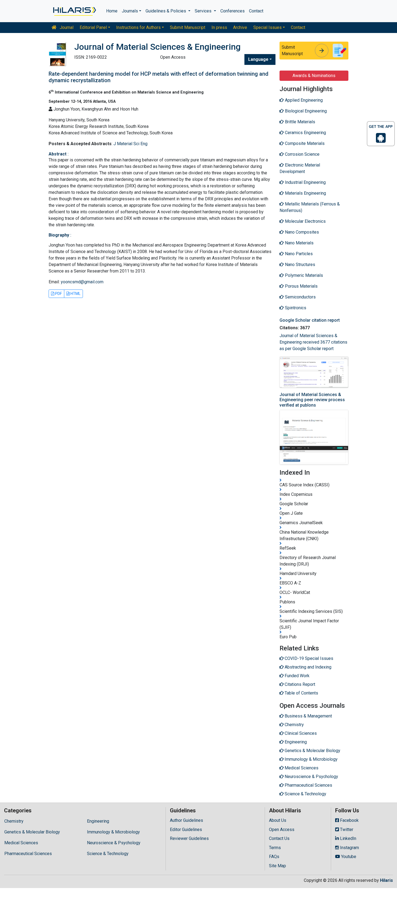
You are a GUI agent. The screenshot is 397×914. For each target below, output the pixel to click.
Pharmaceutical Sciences (28, 853)
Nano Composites (301, 232)
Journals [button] (130, 11)
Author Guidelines (186, 820)
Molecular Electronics (305, 221)
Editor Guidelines (186, 829)
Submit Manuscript (187, 27)
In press (219, 27)
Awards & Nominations (313, 75)
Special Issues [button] (267, 27)
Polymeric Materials (303, 275)
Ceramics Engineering (305, 132)
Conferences (232, 11)
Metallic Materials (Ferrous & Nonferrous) (310, 207)
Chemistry (13, 821)
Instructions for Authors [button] (138, 27)
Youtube (348, 856)
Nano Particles (298, 253)
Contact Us (279, 838)
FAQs (274, 856)
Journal (66, 27)
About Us (277, 820)
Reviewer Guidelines (189, 838)
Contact (256, 11)
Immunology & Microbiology (113, 832)
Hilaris (386, 880)
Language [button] (258, 59)
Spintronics (295, 307)
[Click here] (74, 11)
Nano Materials (299, 242)
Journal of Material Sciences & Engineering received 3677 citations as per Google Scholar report (313, 342)
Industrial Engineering (305, 182)
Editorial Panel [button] (93, 27)
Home (111, 11)
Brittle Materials (299, 121)
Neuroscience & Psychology (113, 842)
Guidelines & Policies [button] (166, 11)
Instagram (349, 847)
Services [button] (204, 11)
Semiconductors (300, 297)
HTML (75, 293)
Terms (275, 847)
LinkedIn (347, 838)
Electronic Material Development (300, 168)
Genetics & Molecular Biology (32, 832)
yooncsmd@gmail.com (82, 281)
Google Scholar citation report (310, 320)
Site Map (277, 865)
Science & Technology (108, 853)
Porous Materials (301, 286)
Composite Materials (304, 143)
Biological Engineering (305, 111)
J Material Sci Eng (130, 143)
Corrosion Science (301, 154)
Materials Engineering (305, 193)
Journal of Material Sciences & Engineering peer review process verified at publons (312, 399)
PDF (58, 293)
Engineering (98, 821)
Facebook (349, 820)
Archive (240, 27)
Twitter (346, 829)
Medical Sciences (21, 842)
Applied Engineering (303, 100)
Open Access (281, 829)
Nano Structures (299, 264)
